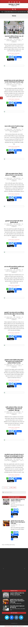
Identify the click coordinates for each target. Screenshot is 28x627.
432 (11, 487)
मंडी (9, 271)
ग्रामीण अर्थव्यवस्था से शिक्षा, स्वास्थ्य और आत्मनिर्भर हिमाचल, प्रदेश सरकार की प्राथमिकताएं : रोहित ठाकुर (14, 408)
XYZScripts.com (20, 626)
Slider (7, 40)
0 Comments (15, 131)
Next (15, 487)
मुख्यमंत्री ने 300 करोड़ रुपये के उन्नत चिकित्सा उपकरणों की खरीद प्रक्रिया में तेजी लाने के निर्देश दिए (14, 314)
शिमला (11, 40)
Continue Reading (14, 53)
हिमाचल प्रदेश (14, 40)
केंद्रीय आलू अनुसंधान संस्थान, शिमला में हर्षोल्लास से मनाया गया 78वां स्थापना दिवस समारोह (14, 175)
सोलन (15, 130)
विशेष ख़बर (10, 130)
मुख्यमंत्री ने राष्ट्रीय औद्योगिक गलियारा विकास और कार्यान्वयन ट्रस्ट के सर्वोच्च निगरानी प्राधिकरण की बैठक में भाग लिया (14, 361)
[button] (3, 568)
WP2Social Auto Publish (9, 626)
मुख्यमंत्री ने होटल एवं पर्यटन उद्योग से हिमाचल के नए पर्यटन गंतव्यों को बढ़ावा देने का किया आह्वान (18, 522)
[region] (14, 569)
